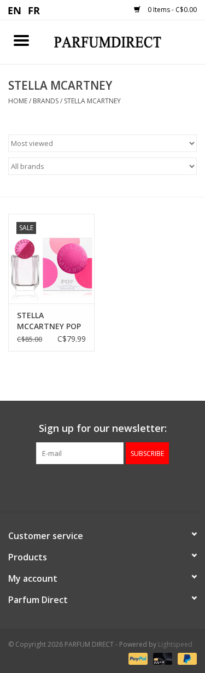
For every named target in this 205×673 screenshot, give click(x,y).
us (15, 9)
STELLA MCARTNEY (92, 101)
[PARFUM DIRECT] (124, 41)
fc (34, 9)
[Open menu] (21, 40)
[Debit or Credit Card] (161, 658)
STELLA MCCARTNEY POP (49, 320)
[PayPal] (137, 658)
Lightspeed (175, 644)
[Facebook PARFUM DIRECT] (93, 486)
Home (17, 101)
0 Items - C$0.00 (171, 9)
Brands (45, 101)
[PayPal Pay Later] (185, 658)
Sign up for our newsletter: (103, 428)
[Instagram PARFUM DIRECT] (112, 486)
